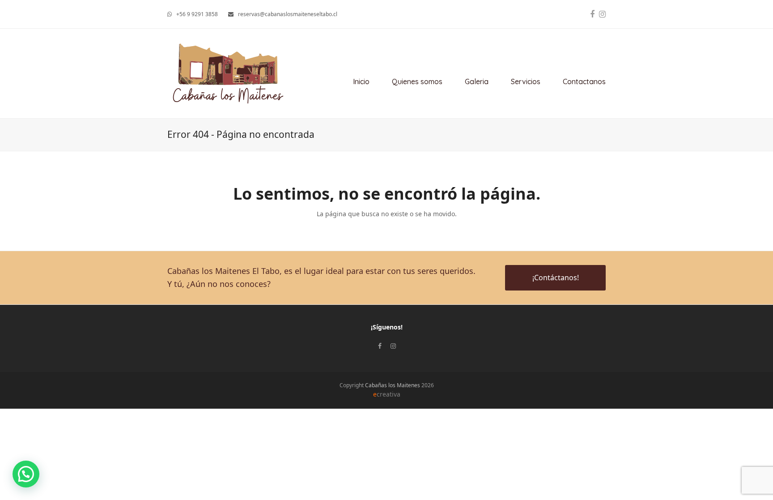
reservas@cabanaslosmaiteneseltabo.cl (287, 14)
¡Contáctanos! (555, 277)
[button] (26, 474)
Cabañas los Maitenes (392, 385)
